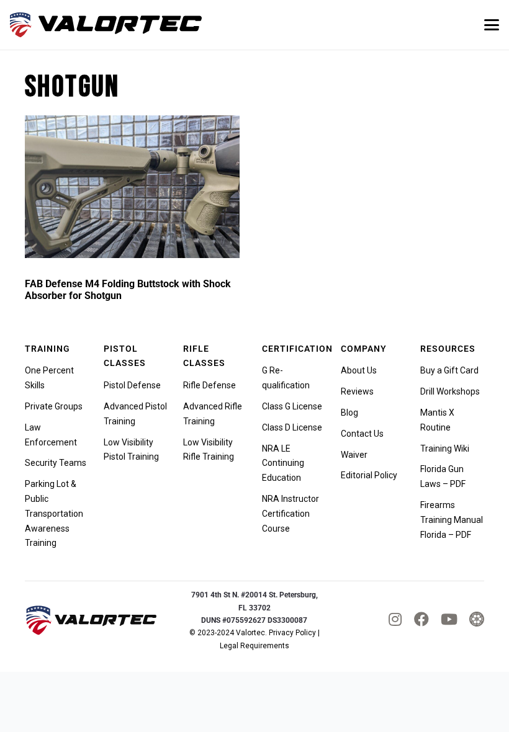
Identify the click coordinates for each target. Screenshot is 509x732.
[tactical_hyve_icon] (476, 620)
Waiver (354, 455)
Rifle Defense (209, 385)
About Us (359, 370)
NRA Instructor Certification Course (290, 513)
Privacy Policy (292, 632)
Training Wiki (444, 448)
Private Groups (54, 406)
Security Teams (55, 463)
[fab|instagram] (395, 619)
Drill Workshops (450, 391)
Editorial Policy (369, 475)
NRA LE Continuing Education (283, 463)
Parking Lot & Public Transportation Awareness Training (54, 513)
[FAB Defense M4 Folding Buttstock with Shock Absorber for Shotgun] (132, 187)
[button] (491, 24)
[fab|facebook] (421, 619)
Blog (349, 412)
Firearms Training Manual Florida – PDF (451, 520)
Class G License (292, 406)
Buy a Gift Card (449, 370)
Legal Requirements (254, 645)
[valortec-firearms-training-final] (106, 24)
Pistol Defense (132, 385)
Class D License (292, 427)
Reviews (357, 391)
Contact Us (362, 434)
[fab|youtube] (449, 619)
